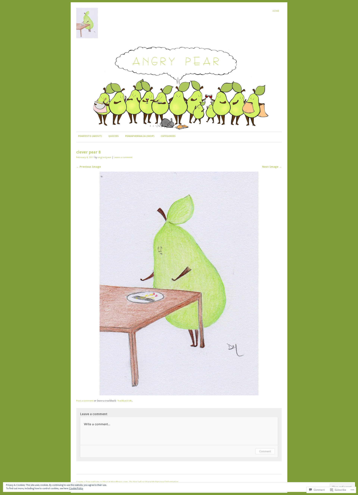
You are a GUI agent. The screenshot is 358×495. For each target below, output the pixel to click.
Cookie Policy (76, 488)
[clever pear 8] (179, 394)
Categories (168, 136)
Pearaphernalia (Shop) (139, 136)
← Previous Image (88, 166)
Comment (265, 451)
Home (276, 11)
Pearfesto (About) (90, 136)
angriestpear (104, 157)
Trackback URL (124, 400)
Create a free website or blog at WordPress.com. (102, 481)
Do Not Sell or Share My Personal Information (153, 481)
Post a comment (84, 400)
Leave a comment (123, 157)
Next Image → (272, 166)
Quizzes (113, 136)
